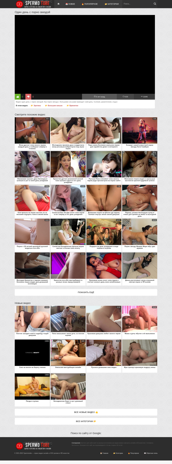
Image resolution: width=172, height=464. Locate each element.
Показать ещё (86, 292)
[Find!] (155, 4)
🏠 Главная (104, 453)
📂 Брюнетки (72, 106)
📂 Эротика (36, 106)
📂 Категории (112, 4)
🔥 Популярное (90, 4)
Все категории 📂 (86, 421)
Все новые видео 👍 (86, 412)
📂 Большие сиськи (53, 106)
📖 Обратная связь (151, 453)
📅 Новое (70, 4)
